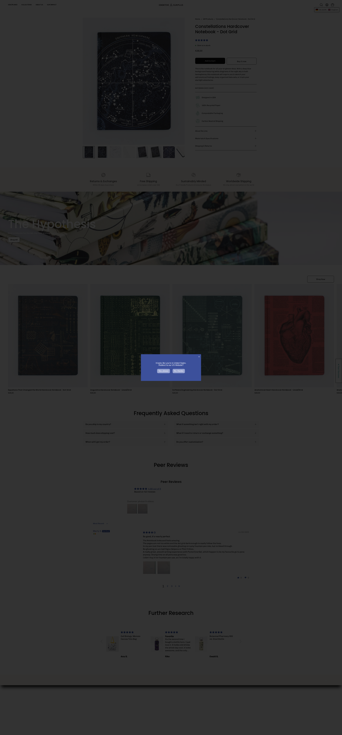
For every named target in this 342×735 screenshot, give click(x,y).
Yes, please (163, 371)
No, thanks (178, 371)
